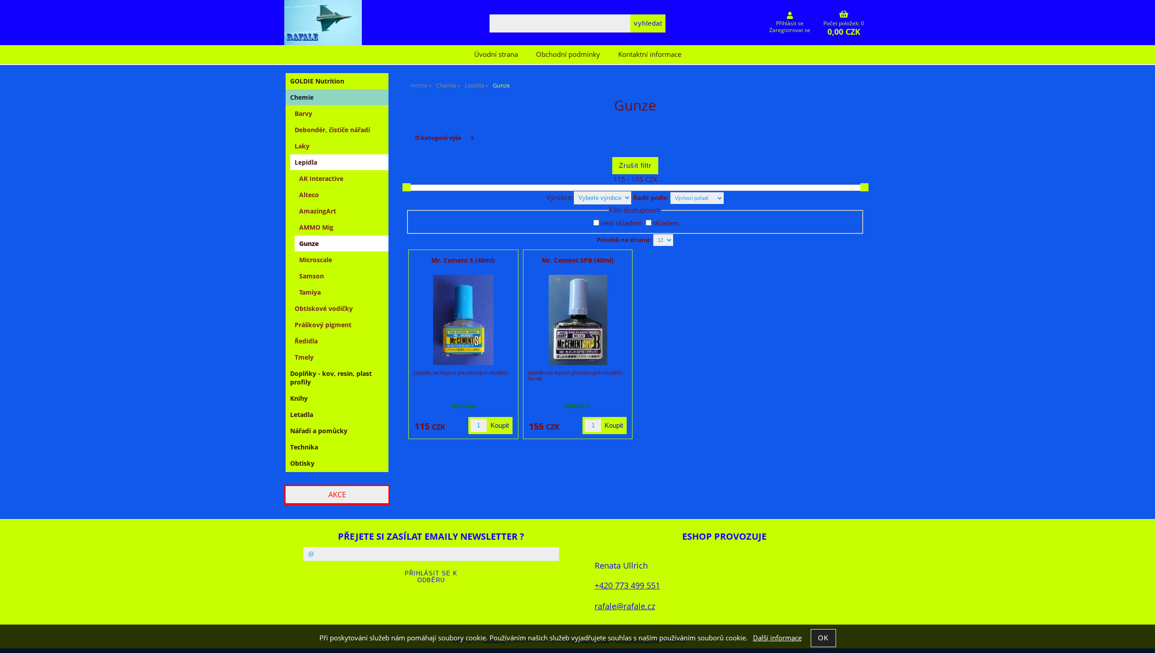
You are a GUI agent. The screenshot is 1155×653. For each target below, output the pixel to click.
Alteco (309, 194)
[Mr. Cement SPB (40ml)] (578, 320)
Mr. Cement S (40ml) (463, 260)
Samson (311, 276)
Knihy (299, 398)
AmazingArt (317, 211)
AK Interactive (321, 178)
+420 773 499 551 (627, 585)
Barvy (303, 113)
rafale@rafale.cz (625, 605)
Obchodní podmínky (568, 54)
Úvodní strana (496, 54)
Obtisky (302, 463)
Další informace (777, 638)
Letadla (301, 414)
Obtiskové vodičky (324, 308)
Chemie (302, 97)
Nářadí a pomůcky (318, 430)
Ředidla (306, 341)
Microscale (315, 259)
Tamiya (310, 292)
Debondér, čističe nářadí (332, 129)
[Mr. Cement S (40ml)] (463, 320)
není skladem (621, 223)
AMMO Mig (316, 227)
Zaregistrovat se (789, 30)
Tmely (304, 357)
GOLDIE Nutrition (317, 81)
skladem (666, 223)
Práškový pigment (323, 324)
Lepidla (306, 162)
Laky (302, 146)
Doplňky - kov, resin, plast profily (331, 377)
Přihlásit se (790, 23)
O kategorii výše (438, 138)
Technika (304, 447)
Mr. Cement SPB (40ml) (578, 260)
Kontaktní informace (649, 54)
